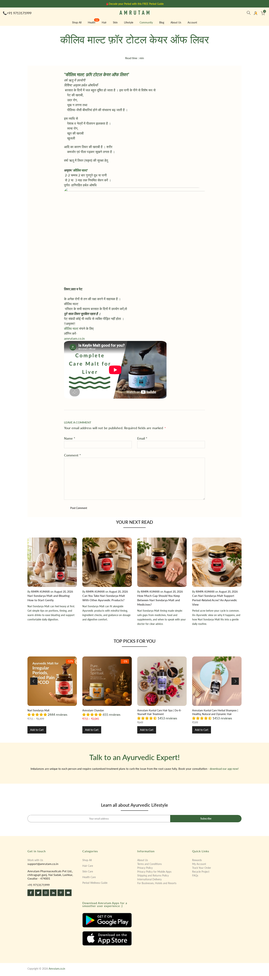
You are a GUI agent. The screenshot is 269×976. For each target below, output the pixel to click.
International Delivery (149, 879)
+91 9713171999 (19, 13)
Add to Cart (37, 729)
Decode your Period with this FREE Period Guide (136, 3)
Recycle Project (200, 871)
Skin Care (87, 871)
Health (93, 22)
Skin (115, 22)
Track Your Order (201, 867)
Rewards (197, 860)
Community (146, 22)
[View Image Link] (107, 920)
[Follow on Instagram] (45, 892)
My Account (199, 863)
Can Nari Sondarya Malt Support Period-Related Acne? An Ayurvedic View (214, 600)
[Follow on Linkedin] (53, 892)
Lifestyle (128, 22)
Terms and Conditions (149, 863)
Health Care (89, 877)
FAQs (195, 875)
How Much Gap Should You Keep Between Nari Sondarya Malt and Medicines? (158, 600)
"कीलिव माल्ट (96, 74)
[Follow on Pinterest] (60, 892)
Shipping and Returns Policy (153, 875)
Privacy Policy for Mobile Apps (154, 871)
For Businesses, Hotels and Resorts (156, 883)
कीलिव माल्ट (71, 328)
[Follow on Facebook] (30, 892)
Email (142, 438)
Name (69, 438)
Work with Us (35, 860)
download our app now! (224, 768)
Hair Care (87, 865)
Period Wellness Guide (94, 882)
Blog (161, 22)
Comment (72, 455)
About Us (176, 22)
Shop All (76, 22)
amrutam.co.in (74, 338)
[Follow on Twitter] (38, 892)
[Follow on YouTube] (68, 892)
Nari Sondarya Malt (38, 710)
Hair (104, 22)
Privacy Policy (145, 867)
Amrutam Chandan (93, 710)
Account (192, 22)
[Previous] (34, 681)
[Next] (235, 681)
